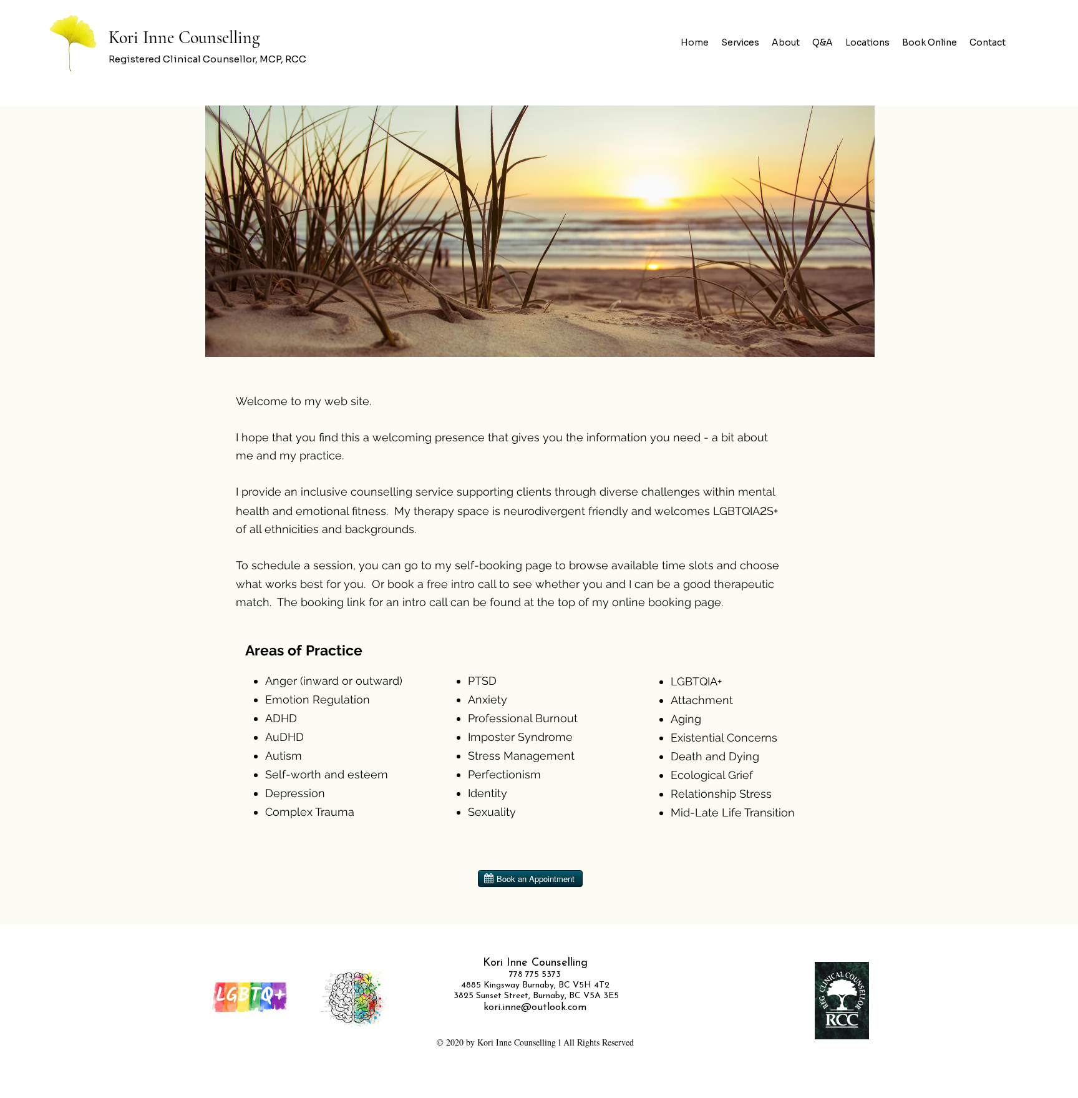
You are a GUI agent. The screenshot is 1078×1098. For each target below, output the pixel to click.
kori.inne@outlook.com (534, 1007)
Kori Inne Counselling (186, 37)
